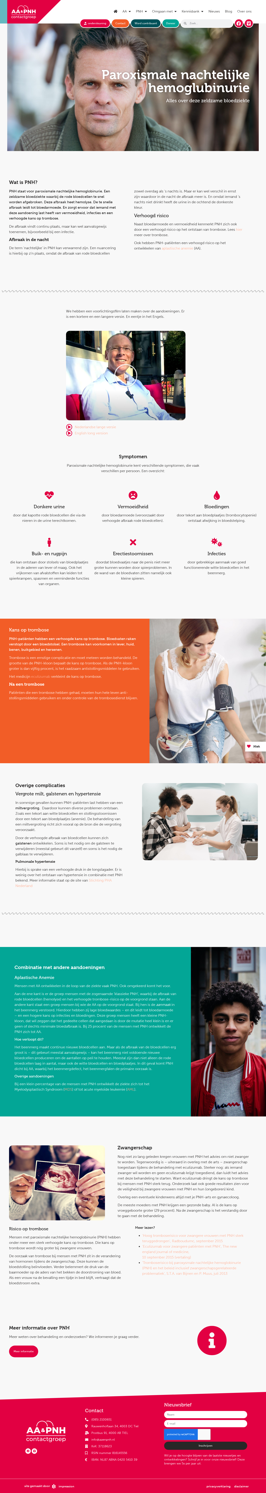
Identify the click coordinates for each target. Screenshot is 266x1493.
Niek (256, 746)
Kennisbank (190, 11)
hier (239, 229)
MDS (68, 1089)
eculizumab (40, 676)
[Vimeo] (248, 23)
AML (130, 1089)
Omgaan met (162, 11)
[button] (126, 376)
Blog (228, 11)
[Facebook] (238, 23)
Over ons (244, 11)
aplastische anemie (177, 248)
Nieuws (214, 11)
